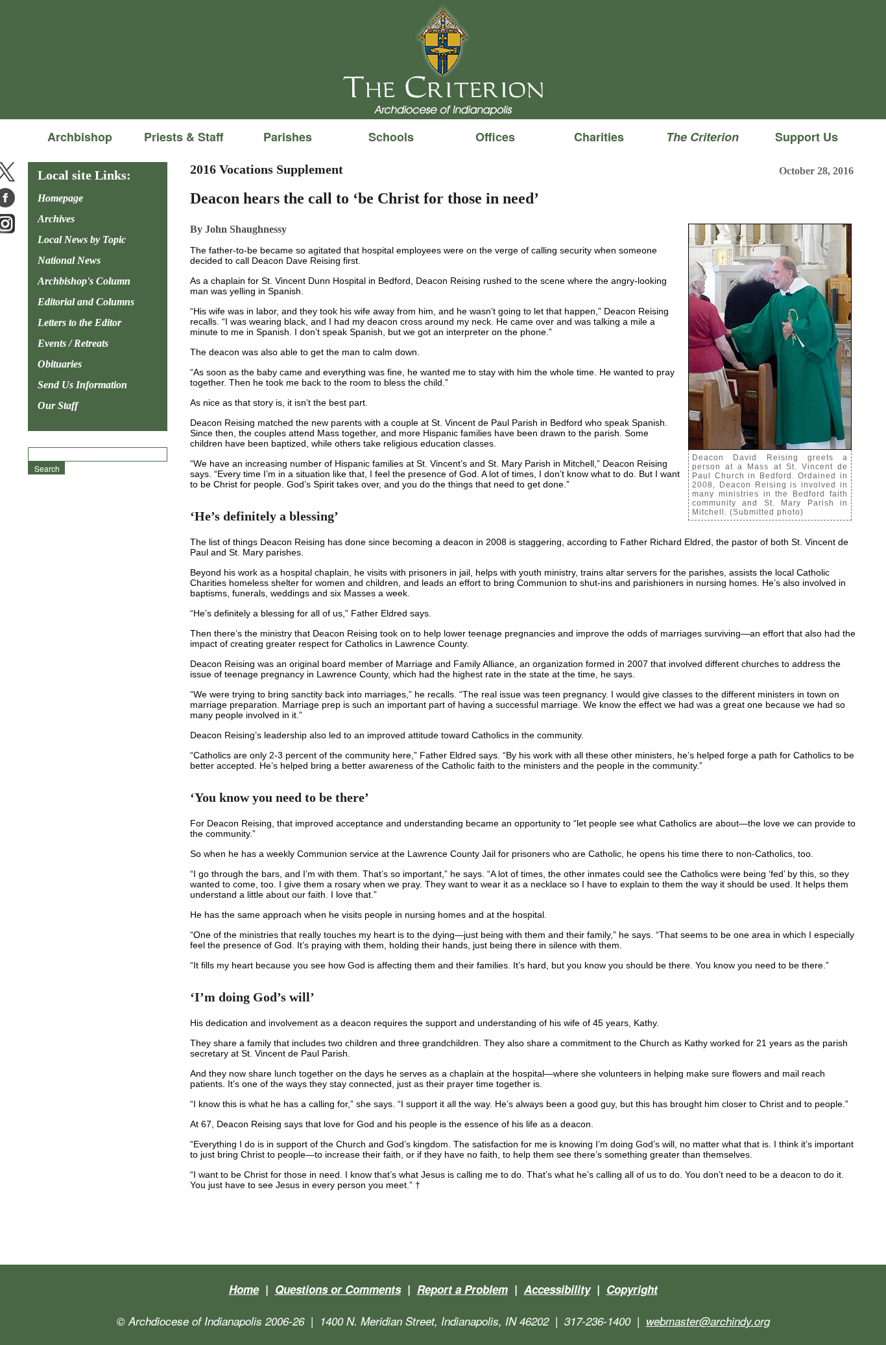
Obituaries (60, 363)
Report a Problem (462, 1289)
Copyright (632, 1289)
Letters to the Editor (79, 322)
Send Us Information (82, 384)
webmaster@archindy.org (708, 1321)
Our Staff (58, 405)
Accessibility (557, 1289)
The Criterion (443, 97)
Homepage (60, 198)
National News (69, 260)
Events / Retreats (73, 343)
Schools (391, 136)
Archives (56, 218)
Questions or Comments (338, 1289)
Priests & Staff (183, 136)
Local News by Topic (82, 239)
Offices (495, 136)
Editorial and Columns (86, 301)
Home (244, 1289)
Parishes (287, 136)
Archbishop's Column (84, 281)
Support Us (806, 136)
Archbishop (79, 136)
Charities (599, 136)
